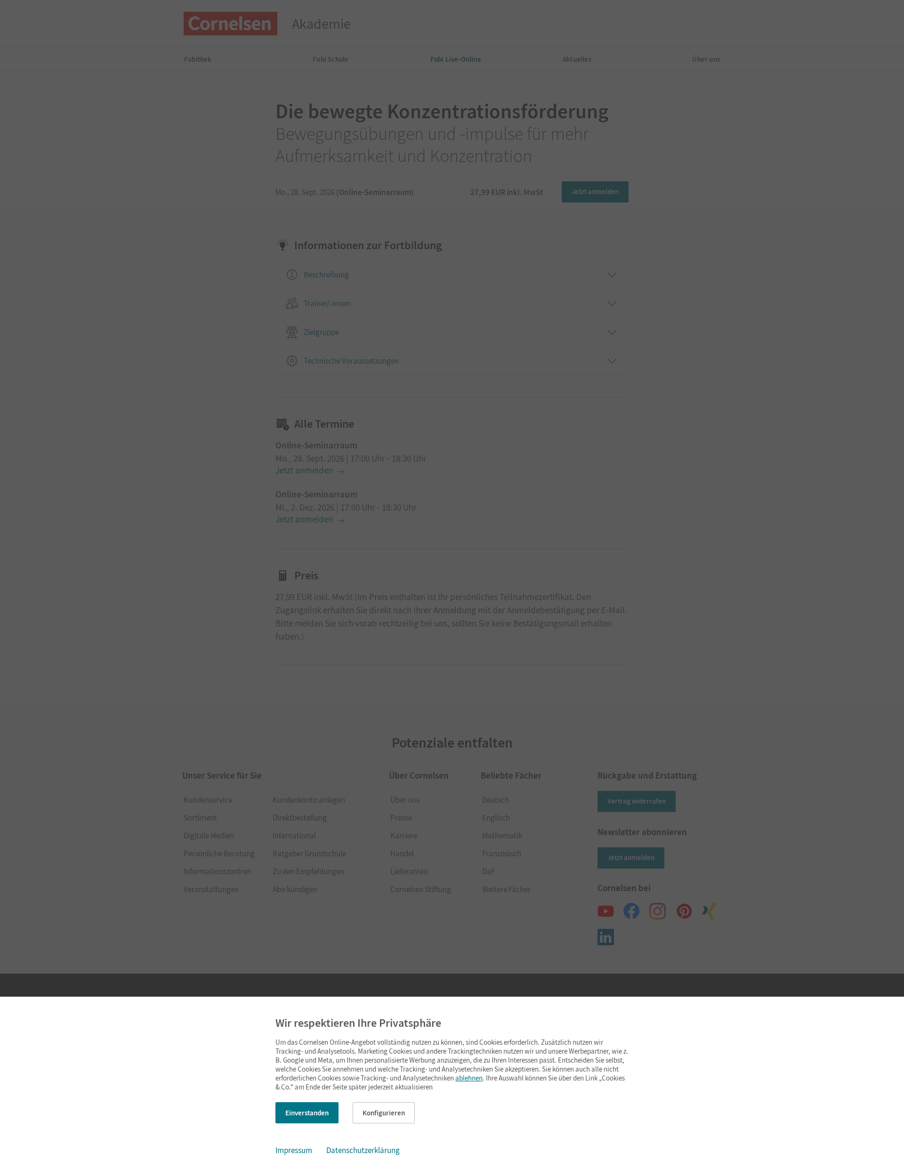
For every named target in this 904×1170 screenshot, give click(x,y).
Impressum (293, 1150)
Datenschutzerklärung (363, 1150)
